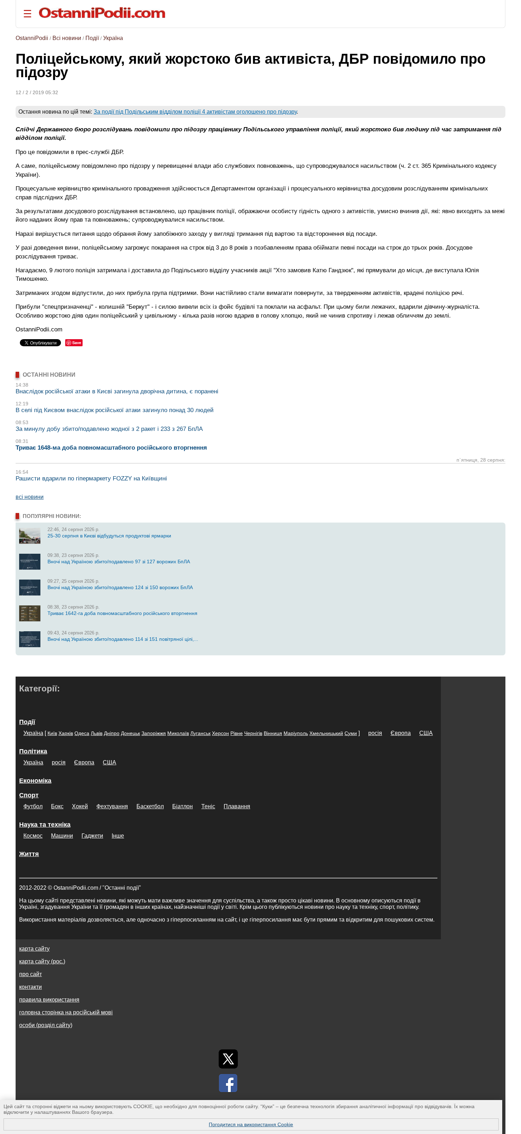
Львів (96, 733)
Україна (113, 38)
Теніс (208, 806)
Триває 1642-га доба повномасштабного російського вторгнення (122, 613)
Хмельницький (326, 733)
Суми (350, 733)
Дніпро (111, 733)
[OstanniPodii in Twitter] (228, 1059)
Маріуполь (296, 733)
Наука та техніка (45, 824)
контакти (30, 987)
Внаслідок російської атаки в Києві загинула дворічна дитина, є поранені (117, 391)
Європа (401, 733)
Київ (52, 733)
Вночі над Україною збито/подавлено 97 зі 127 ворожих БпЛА (118, 561)
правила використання (49, 1000)
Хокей (80, 806)
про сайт (30, 974)
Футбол (33, 806)
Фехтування (112, 806)
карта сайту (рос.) (42, 961)
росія (375, 733)
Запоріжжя (153, 733)
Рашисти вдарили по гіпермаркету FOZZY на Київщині (91, 478)
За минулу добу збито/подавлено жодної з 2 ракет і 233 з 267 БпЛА (109, 429)
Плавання (237, 806)
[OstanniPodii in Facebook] (228, 1083)
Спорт (29, 795)
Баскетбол (150, 806)
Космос (33, 836)
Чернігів (253, 733)
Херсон (220, 733)
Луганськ (200, 733)
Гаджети (92, 836)
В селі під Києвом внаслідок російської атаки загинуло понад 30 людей (115, 410)
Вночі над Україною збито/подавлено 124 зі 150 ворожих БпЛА (120, 587)
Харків (65, 733)
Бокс (57, 806)
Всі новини (66, 38)
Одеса (81, 733)
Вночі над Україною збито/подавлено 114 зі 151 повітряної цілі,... (122, 639)
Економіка (35, 780)
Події (92, 38)
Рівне (236, 733)
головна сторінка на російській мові (66, 1012)
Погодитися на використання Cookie (251, 1124)
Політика (33, 751)
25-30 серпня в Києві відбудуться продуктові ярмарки (109, 535)
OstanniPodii (32, 38)
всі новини (30, 497)
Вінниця (273, 733)
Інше (118, 836)
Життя (29, 853)
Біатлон (182, 806)
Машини (62, 836)
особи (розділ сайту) (45, 1025)
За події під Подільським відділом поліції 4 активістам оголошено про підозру (195, 112)
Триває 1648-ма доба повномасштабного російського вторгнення (111, 447)
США (426, 733)
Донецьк (130, 733)
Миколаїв (178, 733)
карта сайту (34, 949)
